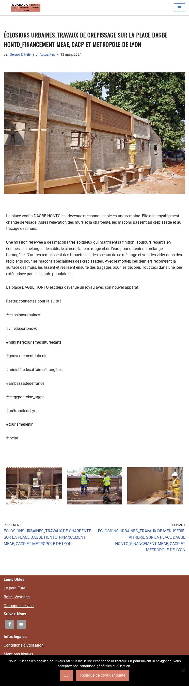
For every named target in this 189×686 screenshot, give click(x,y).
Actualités (47, 54)
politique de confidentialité (102, 675)
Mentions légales (18, 654)
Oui (67, 675)
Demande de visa (19, 605)
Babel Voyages (17, 597)
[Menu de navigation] (179, 7)
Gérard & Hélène (22, 54)
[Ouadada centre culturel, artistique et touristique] (26, 7)
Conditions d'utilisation (24, 645)
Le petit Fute (14, 588)
